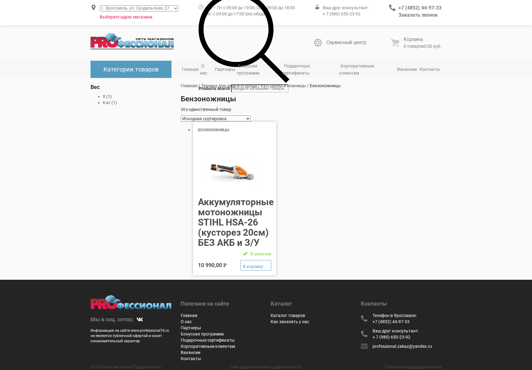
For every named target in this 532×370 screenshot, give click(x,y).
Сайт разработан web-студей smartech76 (266, 367)
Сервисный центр (346, 42)
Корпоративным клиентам (356, 69)
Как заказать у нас (290, 321)
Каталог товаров (288, 315)
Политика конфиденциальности (413, 367)
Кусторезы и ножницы (283, 85)
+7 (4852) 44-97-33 (419, 8)
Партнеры (225, 69)
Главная (190, 69)
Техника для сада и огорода (229, 85)
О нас (203, 69)
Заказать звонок (418, 15)
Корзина (413, 39)
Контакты (430, 69)
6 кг (107, 102)
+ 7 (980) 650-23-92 (342, 13)
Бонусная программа (248, 69)
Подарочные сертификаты (296, 69)
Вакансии (407, 69)
